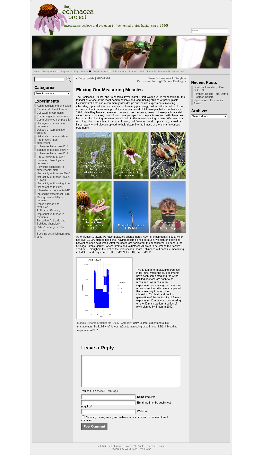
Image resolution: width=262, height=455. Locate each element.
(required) (146, 396)
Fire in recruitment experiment (47, 141)
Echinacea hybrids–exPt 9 (52, 153)
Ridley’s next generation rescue (51, 229)
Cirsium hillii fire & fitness (52, 109)
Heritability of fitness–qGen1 (53, 173)
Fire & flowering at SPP (51, 156)
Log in (161, 446)
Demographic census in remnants (51, 125)
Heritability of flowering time (53, 183)
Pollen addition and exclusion (48, 205)
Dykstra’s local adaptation (52, 136)
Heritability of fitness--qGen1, (112, 326)
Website (142, 411)
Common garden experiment (53, 116)
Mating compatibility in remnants (50, 199)
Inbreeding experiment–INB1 (53, 190)
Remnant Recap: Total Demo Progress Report (211, 95)
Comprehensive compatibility (54, 119)
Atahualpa (145, 449)
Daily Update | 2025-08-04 (94, 78)
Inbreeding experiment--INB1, (147, 326)
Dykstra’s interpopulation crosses (51, 131)
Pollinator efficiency (48, 210)
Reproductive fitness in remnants (50, 215)
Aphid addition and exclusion (54, 105)
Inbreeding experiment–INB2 (53, 193)
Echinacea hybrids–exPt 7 (52, 149)
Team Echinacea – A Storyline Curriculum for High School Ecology (161, 80)
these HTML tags (107, 390)
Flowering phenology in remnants (50, 162)
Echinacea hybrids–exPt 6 (52, 146)
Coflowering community (50, 112)
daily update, (141, 322)
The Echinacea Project (119, 446)
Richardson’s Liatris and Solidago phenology (51, 222)
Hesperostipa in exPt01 (50, 186)
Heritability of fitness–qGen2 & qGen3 (53, 178)
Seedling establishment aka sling (53, 235)
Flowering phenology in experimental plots (50, 168)
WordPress (131, 449)
